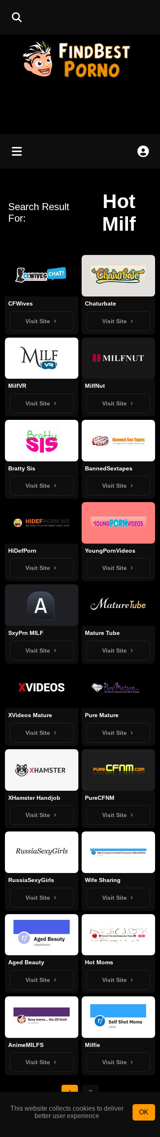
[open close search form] (17, 17)
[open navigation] (17, 151)
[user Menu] (143, 151)
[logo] (80, 78)
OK (144, 1112)
